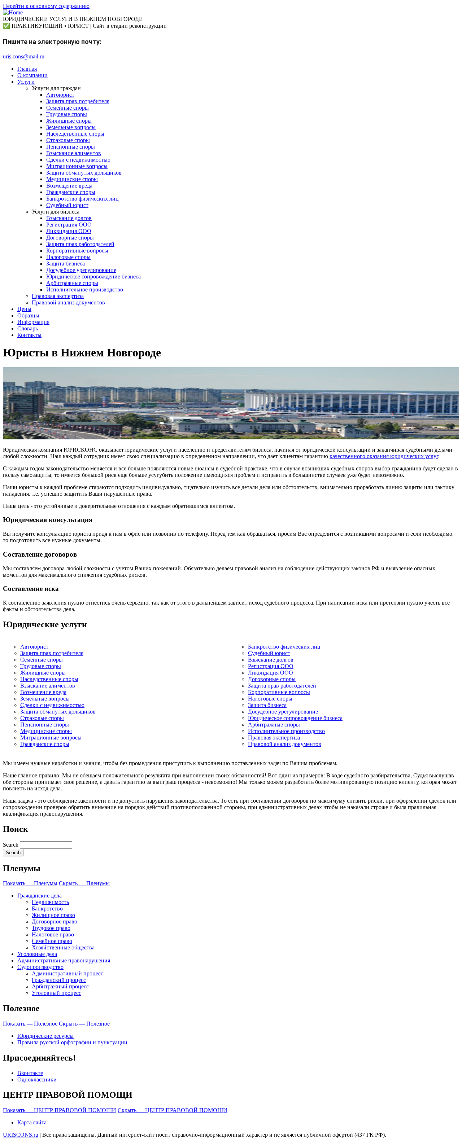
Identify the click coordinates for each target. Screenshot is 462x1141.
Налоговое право (53, 934)
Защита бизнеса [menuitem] (65, 263)
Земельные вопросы (45, 698)
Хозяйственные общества (63, 947)
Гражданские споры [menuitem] (70, 192)
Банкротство (47, 908)
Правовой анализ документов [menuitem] (68, 302)
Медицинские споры (46, 731)
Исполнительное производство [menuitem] (84, 289)
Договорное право (54, 921)
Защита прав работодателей (282, 686)
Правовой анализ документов (284, 744)
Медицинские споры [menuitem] (72, 179)
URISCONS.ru (20, 1135)
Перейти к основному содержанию (46, 6)
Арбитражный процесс (60, 986)
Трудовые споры (40, 666)
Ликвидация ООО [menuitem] (68, 231)
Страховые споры (42, 718)
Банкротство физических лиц (284, 647)
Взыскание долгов (270, 660)
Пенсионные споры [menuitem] (70, 147)
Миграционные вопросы (51, 737)
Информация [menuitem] (33, 322)
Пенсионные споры (44, 724)
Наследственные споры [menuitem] (75, 134)
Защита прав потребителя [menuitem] (77, 101)
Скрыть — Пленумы (84, 883)
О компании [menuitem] (32, 75)
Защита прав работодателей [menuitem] (80, 244)
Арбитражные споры (274, 724)
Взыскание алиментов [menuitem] (73, 153)
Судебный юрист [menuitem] (67, 205)
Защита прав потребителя (51, 653)
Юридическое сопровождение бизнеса (295, 718)
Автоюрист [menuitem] (60, 95)
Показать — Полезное (30, 1024)
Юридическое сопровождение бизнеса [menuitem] (93, 276)
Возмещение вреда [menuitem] (69, 186)
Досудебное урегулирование (283, 711)
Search (10, 845)
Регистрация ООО (270, 666)
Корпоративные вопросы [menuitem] (77, 250)
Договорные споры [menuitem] (70, 237)
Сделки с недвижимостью (52, 705)
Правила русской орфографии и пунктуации (72, 1042)
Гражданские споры (44, 744)
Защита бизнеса (267, 705)
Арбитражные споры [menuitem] (72, 283)
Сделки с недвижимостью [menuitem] (78, 160)
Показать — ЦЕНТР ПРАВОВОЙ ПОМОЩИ (59, 1110)
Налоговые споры (270, 698)
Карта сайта (32, 1122)
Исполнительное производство (286, 731)
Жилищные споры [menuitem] (69, 121)
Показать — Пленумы (30, 883)
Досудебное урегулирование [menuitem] (81, 270)
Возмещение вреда (43, 692)
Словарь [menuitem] (27, 328)
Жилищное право (53, 915)
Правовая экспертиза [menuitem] (58, 296)
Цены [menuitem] (24, 309)
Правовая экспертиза (274, 737)
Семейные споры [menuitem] (67, 108)
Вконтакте (30, 1073)
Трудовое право (51, 928)
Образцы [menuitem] (28, 315)
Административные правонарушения (63, 960)
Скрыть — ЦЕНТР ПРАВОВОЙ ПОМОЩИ (172, 1110)
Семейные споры (41, 660)
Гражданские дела (39, 895)
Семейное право (52, 941)
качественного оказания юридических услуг (384, 456)
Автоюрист (34, 647)
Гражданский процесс (59, 980)
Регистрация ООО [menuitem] (69, 224)
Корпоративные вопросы (279, 692)
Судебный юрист (269, 653)
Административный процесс (67, 973)
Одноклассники (37, 1079)
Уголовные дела (37, 954)
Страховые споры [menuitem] (68, 140)
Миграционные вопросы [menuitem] (77, 166)
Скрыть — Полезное (84, 1024)
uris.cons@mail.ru (23, 56)
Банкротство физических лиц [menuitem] (82, 199)
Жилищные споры (43, 673)
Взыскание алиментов (47, 686)
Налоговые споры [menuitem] (68, 257)
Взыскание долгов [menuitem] (69, 218)
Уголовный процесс (56, 993)
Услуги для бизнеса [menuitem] (55, 212)
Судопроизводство (40, 967)
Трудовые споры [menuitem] (66, 114)
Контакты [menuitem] (29, 335)
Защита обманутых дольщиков (58, 711)
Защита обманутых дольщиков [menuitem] (84, 173)
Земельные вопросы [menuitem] (71, 127)
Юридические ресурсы (45, 1036)
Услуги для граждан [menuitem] (56, 88)
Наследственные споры (49, 679)
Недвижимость (50, 902)
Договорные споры (272, 679)
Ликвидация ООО (270, 673)
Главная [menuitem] (27, 69)
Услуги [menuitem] (26, 82)
